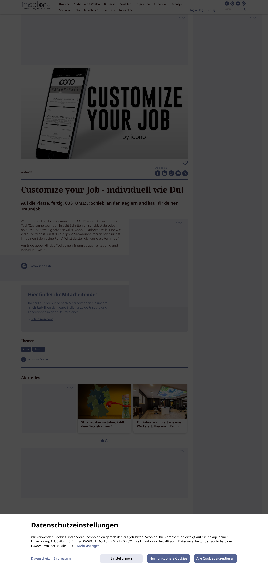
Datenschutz (40, 558)
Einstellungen (121, 558)
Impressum (62, 558)
